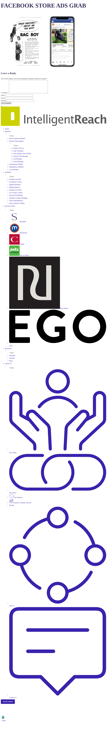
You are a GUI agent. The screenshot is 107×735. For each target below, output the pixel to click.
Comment (5, 93)
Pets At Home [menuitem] (24, 255)
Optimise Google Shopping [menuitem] (18, 198)
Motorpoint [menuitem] (23, 233)
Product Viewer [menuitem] (18, 148)
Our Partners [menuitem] (18, 497)
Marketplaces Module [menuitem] (16, 167)
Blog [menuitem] (10, 361)
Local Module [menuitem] (13, 169)
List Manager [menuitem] (17, 159)
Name (3, 95)
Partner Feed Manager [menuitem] (20, 156)
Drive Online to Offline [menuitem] (17, 203)
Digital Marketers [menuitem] (15, 184)
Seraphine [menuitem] (23, 221)
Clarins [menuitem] (22, 244)
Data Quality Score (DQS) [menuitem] (22, 153)
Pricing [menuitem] (11, 505)
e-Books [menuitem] (12, 358)
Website (3, 101)
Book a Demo (8, 701)
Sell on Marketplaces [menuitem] (16, 200)
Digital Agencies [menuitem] (14, 187)
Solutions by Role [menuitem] (15, 179)
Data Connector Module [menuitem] (17, 138)
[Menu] (2, 106)
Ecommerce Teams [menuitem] (15, 182)
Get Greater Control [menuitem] (15, 193)
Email (3, 98)
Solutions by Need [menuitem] (15, 190)
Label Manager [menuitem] (18, 161)
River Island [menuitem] (64, 308)
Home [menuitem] (7, 129)
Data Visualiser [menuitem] (18, 151)
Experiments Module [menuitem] (16, 164)
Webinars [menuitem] (12, 355)
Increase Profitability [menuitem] (16, 195)
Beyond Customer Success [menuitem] (22, 503)
